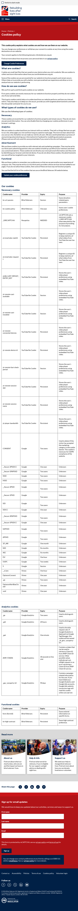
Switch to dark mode (12, 3)
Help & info (34, 758)
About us (8, 758)
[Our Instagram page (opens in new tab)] (9, 885)
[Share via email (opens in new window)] (44, 787)
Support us (60, 758)
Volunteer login (62, 873)
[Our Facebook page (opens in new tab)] (3, 885)
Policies (11, 31)
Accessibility (16, 873)
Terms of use (36, 873)
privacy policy (52, 58)
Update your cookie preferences (15, 175)
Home (4, 31)
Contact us (6, 873)
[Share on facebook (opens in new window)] (26, 787)
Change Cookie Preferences (14, 63)
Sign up (6, 851)
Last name (5, 821)
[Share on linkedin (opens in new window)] (32, 787)
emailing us (13, 861)
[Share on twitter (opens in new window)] (20, 787)
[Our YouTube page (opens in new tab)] (27, 885)
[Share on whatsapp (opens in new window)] (38, 787)
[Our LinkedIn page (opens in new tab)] (21, 885)
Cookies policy (48, 873)
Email (4, 831)
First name (5, 812)
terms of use (53, 842)
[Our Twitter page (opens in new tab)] (15, 885)
